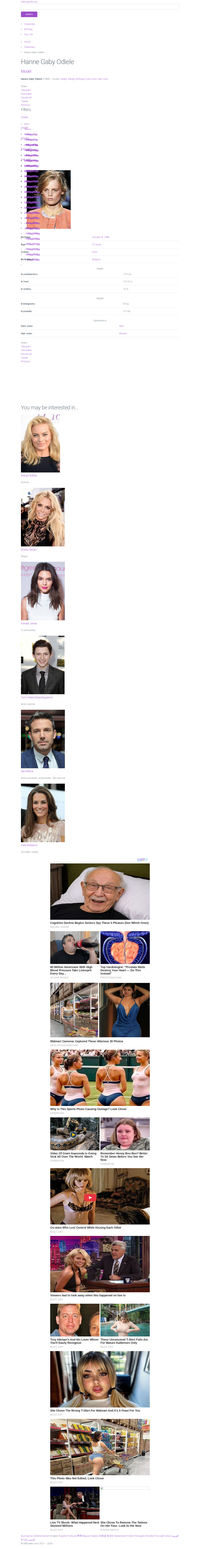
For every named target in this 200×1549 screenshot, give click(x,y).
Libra (94, 252)
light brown (30, 207)
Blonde (123, 333)
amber (27, 155)
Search (29, 14)
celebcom (29, 1)
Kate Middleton (29, 845)
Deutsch (46, 1536)
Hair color (103, 79)
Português (139, 1536)
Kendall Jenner (29, 623)
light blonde (30, 202)
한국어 (110, 1536)
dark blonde (30, 187)
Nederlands (120, 1536)
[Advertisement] (100, 383)
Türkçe (167, 1536)
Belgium (96, 259)
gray (26, 197)
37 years (96, 244)
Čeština (37, 1536)
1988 (106, 237)
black (27, 166)
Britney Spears (29, 549)
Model (26, 71)
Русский (159, 1536)
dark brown (30, 192)
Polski (130, 1536)
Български (27, 1536)
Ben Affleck (27, 771)
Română (149, 1536)
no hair (27, 213)
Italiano (94, 1536)
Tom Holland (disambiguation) (37, 697)
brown (27, 181)
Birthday (28, 29)
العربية (175, 1536)
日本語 (102, 1536)
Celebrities (29, 24)
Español (63, 1536)
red (26, 218)
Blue (121, 326)
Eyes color (91, 79)
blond (27, 171)
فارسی (31, 1539)
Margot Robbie (29, 475)
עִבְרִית (24, 1539)
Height (63, 79)
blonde (27, 176)
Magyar (86, 1536)
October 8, (97, 237)
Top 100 (28, 34)
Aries (26, 124)
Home (27, 41)
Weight (71, 79)
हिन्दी (79, 1536)
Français (72, 1536)
